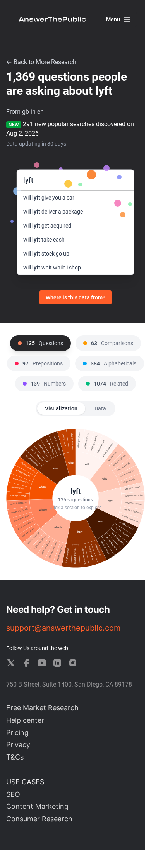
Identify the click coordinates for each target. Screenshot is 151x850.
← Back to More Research (41, 62)
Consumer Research (39, 819)
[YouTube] (41, 662)
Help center (25, 720)
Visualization (61, 408)
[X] (10, 662)
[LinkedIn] (57, 662)
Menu (113, 19)
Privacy (18, 744)
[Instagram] (72, 662)
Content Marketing (37, 806)
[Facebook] (26, 662)
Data (100, 408)
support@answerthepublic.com (63, 628)
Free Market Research (42, 708)
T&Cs (15, 757)
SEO (13, 794)
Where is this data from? (75, 297)
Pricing (17, 732)
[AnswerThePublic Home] (52, 19)
